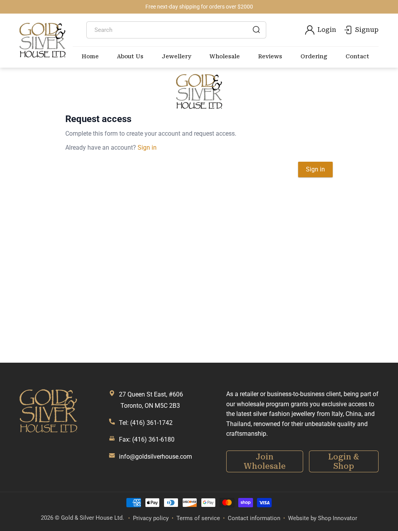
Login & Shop (343, 461)
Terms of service (198, 518)
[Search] (256, 29)
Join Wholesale (265, 461)
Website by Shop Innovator (322, 518)
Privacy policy (151, 518)
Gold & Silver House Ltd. (92, 517)
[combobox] (176, 30)
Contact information (254, 518)
